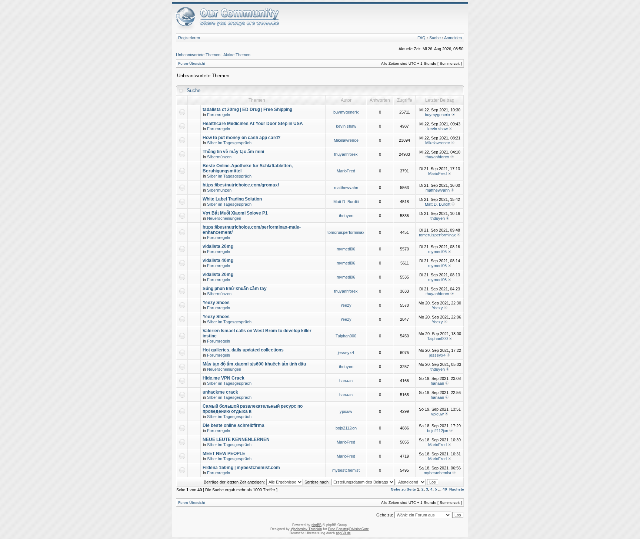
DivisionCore (359, 529)
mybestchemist (346, 470)
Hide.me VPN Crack (223, 378)
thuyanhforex (346, 154)
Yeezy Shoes (216, 302)
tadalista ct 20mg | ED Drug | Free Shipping (247, 109)
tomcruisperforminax (345, 232)
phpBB (316, 525)
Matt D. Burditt (346, 201)
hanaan (346, 380)
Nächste (456, 489)
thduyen (346, 215)
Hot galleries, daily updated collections (243, 350)
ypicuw (346, 411)
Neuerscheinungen (224, 218)
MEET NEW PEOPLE (224, 453)
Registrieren (189, 38)
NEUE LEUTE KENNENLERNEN (236, 439)
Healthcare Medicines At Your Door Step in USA (253, 123)
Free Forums (338, 529)
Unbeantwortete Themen (198, 55)
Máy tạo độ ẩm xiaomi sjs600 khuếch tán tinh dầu (254, 364)
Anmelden (453, 38)
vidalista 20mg (218, 246)
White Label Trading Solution (232, 199)
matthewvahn (346, 187)
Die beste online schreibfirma (233, 425)
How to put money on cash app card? (241, 137)
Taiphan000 (346, 336)
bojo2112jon (346, 428)
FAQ (421, 38)
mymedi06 (346, 249)
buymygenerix (346, 112)
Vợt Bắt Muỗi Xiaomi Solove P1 (235, 213)
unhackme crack (220, 392)
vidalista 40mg (218, 260)
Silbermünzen (219, 157)
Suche (435, 38)
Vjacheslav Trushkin (306, 529)
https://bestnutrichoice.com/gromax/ (241, 185)
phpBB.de (343, 533)
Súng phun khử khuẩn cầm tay (235, 288)
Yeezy (345, 305)
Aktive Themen (236, 55)
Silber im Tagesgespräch (229, 143)
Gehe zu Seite (403, 489)
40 (445, 489)
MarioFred (346, 171)
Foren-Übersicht (191, 63)
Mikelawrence (346, 140)
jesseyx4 (346, 352)
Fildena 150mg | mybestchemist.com (241, 467)
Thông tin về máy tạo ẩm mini (233, 151)
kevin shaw (346, 126)
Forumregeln (218, 114)
